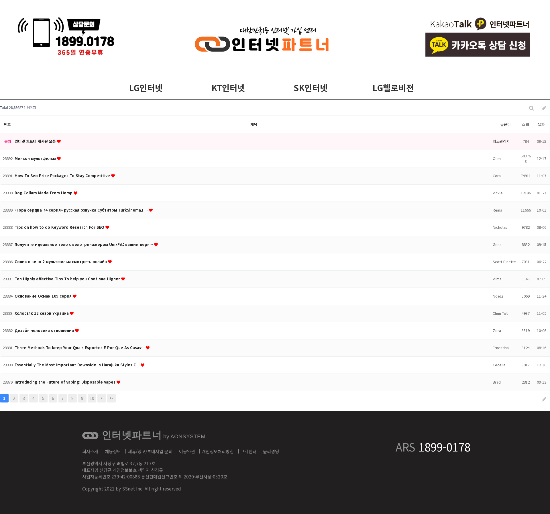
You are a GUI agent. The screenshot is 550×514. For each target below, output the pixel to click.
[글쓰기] (544, 108)
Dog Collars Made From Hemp (44, 193)
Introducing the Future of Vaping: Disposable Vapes (66, 382)
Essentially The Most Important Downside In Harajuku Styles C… (78, 365)
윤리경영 (271, 451)
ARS (433, 447)
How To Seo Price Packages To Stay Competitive (63, 175)
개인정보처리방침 (218, 451)
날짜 (541, 124)
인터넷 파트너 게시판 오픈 (36, 141)
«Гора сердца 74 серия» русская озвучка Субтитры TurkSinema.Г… (82, 210)
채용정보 (113, 451)
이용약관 (187, 451)
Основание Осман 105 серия (44, 296)
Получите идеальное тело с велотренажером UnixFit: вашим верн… (84, 244)
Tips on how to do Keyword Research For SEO (60, 227)
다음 (101, 398)
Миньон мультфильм (36, 158)
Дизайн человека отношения (45, 330)
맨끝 (111, 398)
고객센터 (248, 451)
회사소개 (90, 451)
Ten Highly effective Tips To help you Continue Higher (68, 279)
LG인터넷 (146, 87)
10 (92, 398)
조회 (525, 124)
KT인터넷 (228, 87)
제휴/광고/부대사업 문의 (150, 451)
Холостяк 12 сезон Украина (42, 313)
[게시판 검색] (531, 108)
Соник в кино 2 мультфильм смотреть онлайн (61, 261)
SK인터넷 (311, 87)
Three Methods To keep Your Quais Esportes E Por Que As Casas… (80, 347)
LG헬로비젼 (393, 87)
